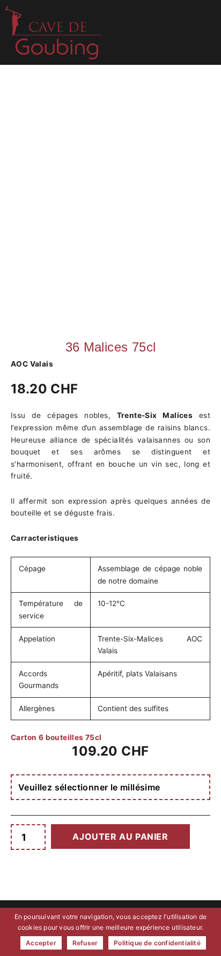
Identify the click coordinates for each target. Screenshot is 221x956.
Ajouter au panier (120, 836)
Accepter (41, 943)
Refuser (85, 943)
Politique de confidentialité (157, 943)
